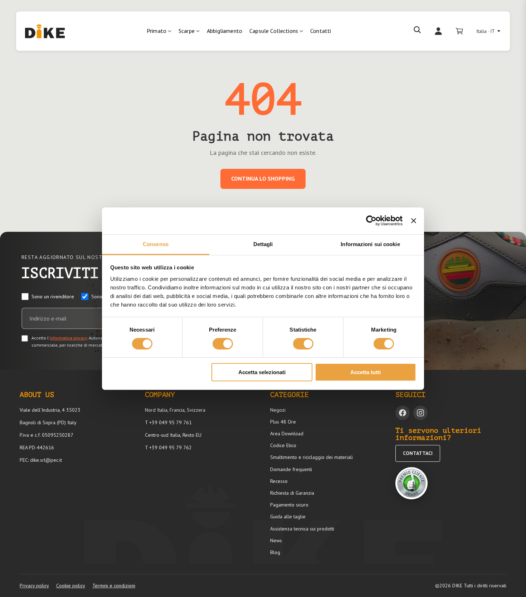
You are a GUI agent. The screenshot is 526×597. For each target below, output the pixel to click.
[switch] (223, 343)
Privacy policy (34, 585)
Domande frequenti (291, 469)
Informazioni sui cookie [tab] (370, 244)
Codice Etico (283, 445)
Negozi (278, 410)
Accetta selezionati (262, 372)
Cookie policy (70, 585)
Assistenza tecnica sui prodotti (302, 528)
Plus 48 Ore (283, 422)
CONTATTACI (418, 453)
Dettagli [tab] (263, 244)
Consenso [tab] (156, 244)
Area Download (286, 433)
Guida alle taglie (288, 516)
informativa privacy (68, 338)
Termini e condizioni (113, 585)
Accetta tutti (365, 372)
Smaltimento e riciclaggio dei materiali (311, 457)
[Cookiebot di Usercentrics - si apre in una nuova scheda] (371, 220)
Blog (275, 552)
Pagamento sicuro (289, 504)
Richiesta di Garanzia (292, 493)
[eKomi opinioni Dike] (411, 483)
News (276, 540)
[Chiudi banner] (413, 220)
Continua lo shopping (263, 178)
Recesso (279, 481)
